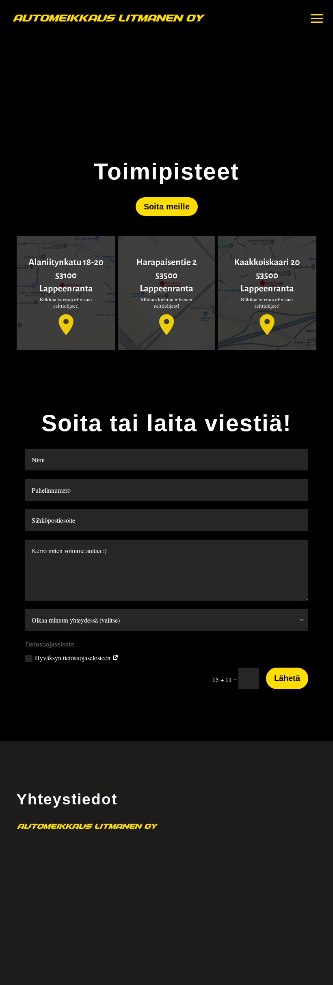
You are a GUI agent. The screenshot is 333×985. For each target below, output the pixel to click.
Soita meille (167, 206)
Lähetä (287, 678)
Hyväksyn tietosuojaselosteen (73, 657)
